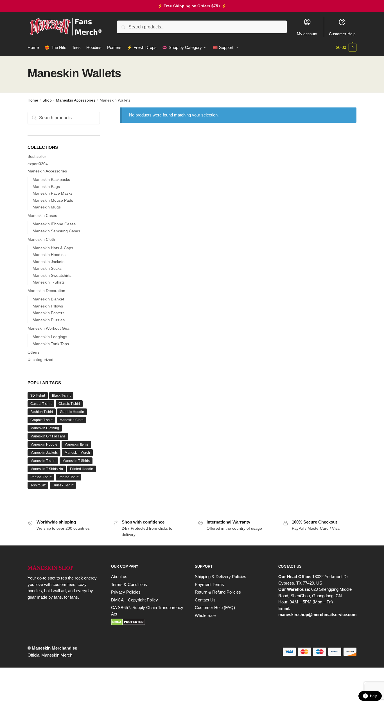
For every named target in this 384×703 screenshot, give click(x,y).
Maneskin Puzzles (49, 320)
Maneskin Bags (46, 186)
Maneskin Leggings (50, 336)
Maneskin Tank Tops (51, 344)
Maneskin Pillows (48, 306)
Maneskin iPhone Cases (54, 224)
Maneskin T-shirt (42, 461)
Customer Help (342, 34)
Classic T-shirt (69, 404)
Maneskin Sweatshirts (52, 275)
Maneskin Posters (48, 313)
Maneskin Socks (47, 268)
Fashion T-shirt (41, 412)
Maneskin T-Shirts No (46, 469)
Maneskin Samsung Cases (56, 231)
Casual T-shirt (40, 404)
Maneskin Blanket (48, 299)
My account (307, 34)
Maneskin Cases (42, 215)
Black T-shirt (61, 395)
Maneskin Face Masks (53, 193)
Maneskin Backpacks (51, 179)
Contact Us (205, 600)
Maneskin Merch (77, 453)
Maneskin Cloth (41, 239)
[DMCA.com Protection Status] (147, 622)
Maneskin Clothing (44, 428)
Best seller (37, 156)
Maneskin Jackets (48, 261)
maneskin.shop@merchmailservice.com (317, 614)
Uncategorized (40, 359)
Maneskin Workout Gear (49, 328)
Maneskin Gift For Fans (47, 436)
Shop (47, 100)
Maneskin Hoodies (49, 254)
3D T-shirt (37, 395)
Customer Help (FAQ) (215, 607)
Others (34, 352)
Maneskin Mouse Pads (53, 200)
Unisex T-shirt (63, 485)
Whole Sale (205, 615)
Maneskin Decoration (46, 290)
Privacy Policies (126, 592)
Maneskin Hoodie (43, 444)
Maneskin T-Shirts (49, 282)
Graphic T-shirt (41, 420)
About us (119, 576)
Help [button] (373, 696)
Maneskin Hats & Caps (53, 248)
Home (33, 100)
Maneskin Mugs (47, 207)
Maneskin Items (76, 444)
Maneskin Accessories (75, 100)
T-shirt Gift (38, 485)
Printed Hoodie (81, 469)
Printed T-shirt (40, 477)
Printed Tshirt (68, 477)
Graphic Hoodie (72, 412)
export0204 (38, 163)
